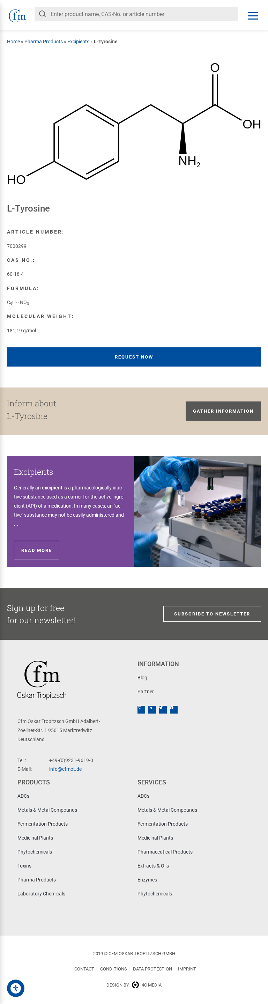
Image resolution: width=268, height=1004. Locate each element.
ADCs (23, 796)
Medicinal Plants (35, 838)
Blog (142, 677)
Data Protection (152, 969)
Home (13, 41)
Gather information (223, 411)
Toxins (24, 866)
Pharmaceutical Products (165, 852)
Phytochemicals (34, 852)
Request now (134, 357)
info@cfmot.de (65, 769)
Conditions (113, 969)
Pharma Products (43, 41)
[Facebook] (174, 710)
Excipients (78, 41)
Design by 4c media (134, 985)
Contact (84, 969)
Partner (145, 691)
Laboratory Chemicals (41, 893)
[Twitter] (163, 710)
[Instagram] (141, 710)
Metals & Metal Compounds (47, 810)
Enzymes (147, 880)
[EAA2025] (15, 988)
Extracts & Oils (153, 866)
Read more (36, 550)
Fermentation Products (42, 824)
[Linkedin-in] (152, 710)
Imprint (187, 969)
